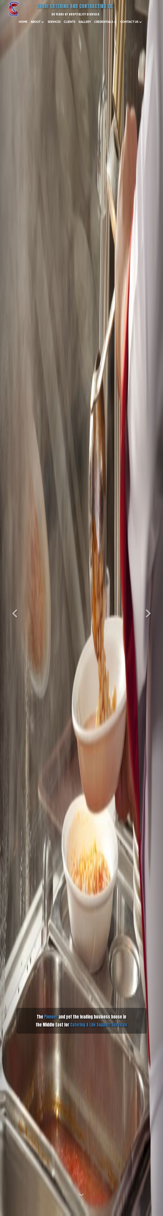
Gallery (85, 22)
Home (23, 22)
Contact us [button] (129, 22)
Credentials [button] (103, 22)
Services (54, 22)
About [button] (36, 22)
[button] (12, 608)
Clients (69, 22)
